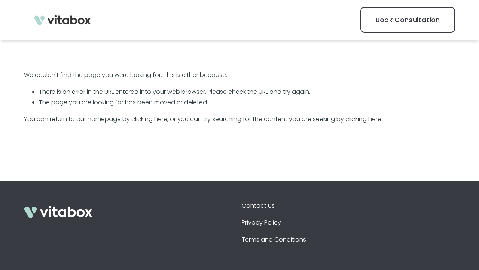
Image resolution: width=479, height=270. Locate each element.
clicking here (149, 119)
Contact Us (258, 205)
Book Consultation (408, 19)
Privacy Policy (261, 222)
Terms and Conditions (274, 239)
